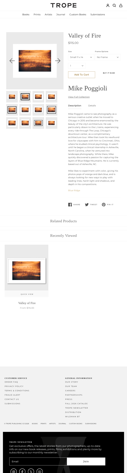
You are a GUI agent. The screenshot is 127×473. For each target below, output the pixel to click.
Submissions (12, 404)
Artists (52, 424)
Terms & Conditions (17, 391)
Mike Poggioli (87, 88)
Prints (43, 424)
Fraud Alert (12, 395)
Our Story (71, 382)
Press (68, 399)
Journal (62, 424)
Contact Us (12, 399)
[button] (25, 14)
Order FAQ (11, 382)
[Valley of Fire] (27, 271)
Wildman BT (72, 417)
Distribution (73, 412)
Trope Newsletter (76, 408)
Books (35, 424)
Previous (12, 61)
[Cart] (121, 5)
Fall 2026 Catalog (76, 404)
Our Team (71, 386)
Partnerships (74, 395)
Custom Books (75, 424)
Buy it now (109, 73)
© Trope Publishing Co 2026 (16, 424)
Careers (70, 391)
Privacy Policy (14, 386)
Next (58, 61)
